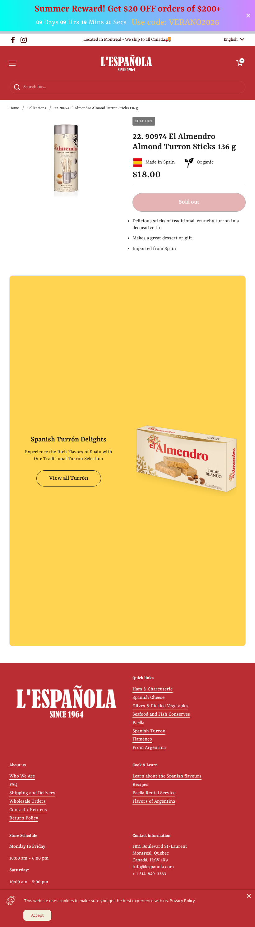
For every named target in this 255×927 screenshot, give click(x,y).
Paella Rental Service (153, 793)
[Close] (249, 896)
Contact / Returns (28, 810)
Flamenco (142, 739)
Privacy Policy (182, 900)
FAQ (13, 784)
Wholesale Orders (27, 801)
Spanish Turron (148, 731)
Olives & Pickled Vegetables (160, 706)
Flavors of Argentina (153, 801)
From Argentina (149, 747)
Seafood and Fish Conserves (161, 714)
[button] (239, 63)
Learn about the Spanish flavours (167, 776)
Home (14, 108)
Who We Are (22, 776)
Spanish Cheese (148, 697)
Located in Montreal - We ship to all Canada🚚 (127, 39)
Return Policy (23, 818)
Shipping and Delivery (32, 793)
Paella (138, 723)
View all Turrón (68, 478)
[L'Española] (126, 63)
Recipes (140, 784)
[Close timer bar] (248, 15)
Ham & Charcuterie (152, 689)
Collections (36, 108)
